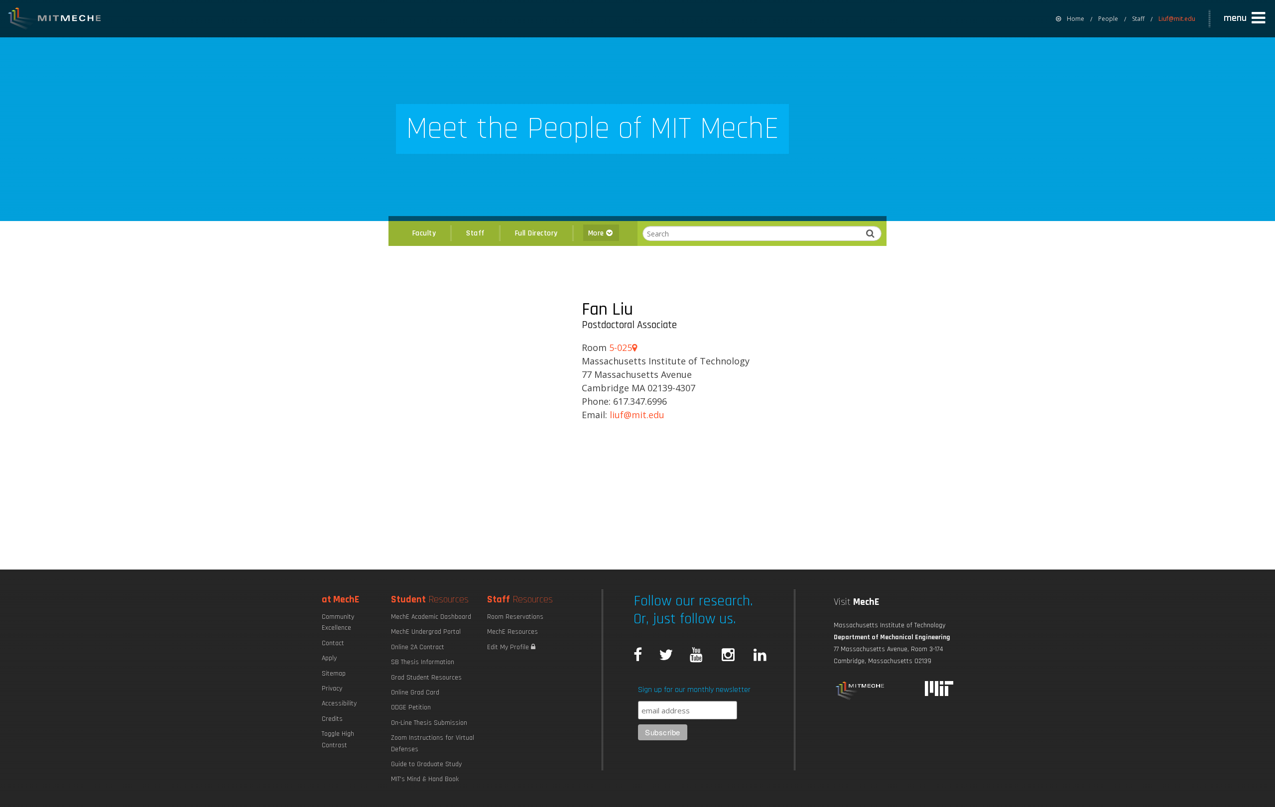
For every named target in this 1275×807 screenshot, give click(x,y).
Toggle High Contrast (338, 739)
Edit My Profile (509, 647)
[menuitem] (1070, 18)
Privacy (332, 688)
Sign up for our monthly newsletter (694, 690)
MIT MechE (54, 19)
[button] (1246, 18)
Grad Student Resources (426, 677)
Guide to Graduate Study (426, 764)
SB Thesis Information (422, 662)
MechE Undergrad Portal (426, 631)
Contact (333, 643)
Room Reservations (515, 616)
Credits (332, 718)
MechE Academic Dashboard (431, 616)
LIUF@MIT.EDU (637, 415)
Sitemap (334, 673)
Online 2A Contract (417, 647)
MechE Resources (512, 631)
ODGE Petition (411, 707)
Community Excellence (338, 622)
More (597, 233)
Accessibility (339, 703)
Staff (1138, 18)
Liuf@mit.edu (1176, 18)
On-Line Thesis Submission (429, 722)
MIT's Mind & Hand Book (425, 779)
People (1108, 18)
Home (1075, 18)
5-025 (620, 347)
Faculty (424, 233)
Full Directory (536, 233)
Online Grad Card (415, 692)
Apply (329, 658)
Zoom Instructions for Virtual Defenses (432, 743)
